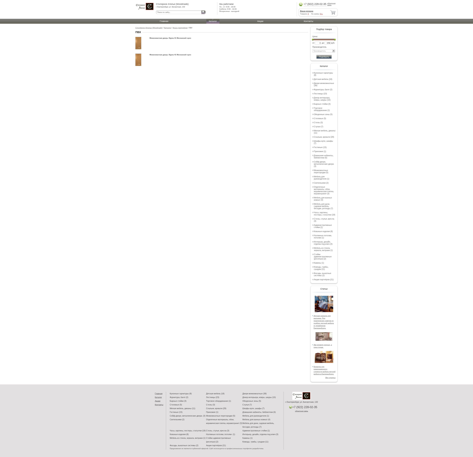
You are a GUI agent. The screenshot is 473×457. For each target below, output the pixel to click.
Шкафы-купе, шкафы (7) (253, 408)
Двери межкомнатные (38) (254, 394)
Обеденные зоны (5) (323, 114)
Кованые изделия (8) (323, 231)
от (313, 43)
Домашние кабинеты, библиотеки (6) (323, 156)
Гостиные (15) (320, 147)
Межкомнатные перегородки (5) (321, 171)
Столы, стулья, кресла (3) (217, 431)
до (323, 43)
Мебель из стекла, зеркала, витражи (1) (323, 249)
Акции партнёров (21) (324, 279)
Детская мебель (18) (323, 79)
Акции (260, 21)
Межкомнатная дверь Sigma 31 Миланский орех (170, 38)
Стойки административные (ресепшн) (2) (323, 256)
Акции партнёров (180, 28)
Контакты (308, 21)
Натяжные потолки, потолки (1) (323, 236)
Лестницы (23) (320, 94)
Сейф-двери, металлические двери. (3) (324, 164)
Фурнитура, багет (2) (323, 90)
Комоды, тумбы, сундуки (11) (321, 268)
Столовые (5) (320, 118)
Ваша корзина (306, 11)
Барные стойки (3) (322, 104)
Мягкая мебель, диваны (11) (182, 408)
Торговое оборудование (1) (322, 109)
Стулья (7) (318, 127)
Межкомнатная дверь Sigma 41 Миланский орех (170, 55)
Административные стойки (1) (256, 431)
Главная (164, 21)
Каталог (213, 21)
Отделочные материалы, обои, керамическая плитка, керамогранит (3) (324, 190)
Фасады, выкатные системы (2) (322, 274)
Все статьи (330, 378)
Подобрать (324, 57)
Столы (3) (318, 122)
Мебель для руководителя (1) (321, 178)
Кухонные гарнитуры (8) (181, 394)
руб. (333, 43)
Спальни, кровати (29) (324, 137)
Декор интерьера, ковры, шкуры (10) (322, 99)
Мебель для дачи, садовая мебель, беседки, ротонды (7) (323, 206)
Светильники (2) (321, 183)
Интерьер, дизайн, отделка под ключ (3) (323, 243)
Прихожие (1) (320, 151)
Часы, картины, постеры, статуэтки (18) (324, 213)
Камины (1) (319, 263)
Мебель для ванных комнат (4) (323, 199)
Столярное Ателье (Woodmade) (148, 28)
